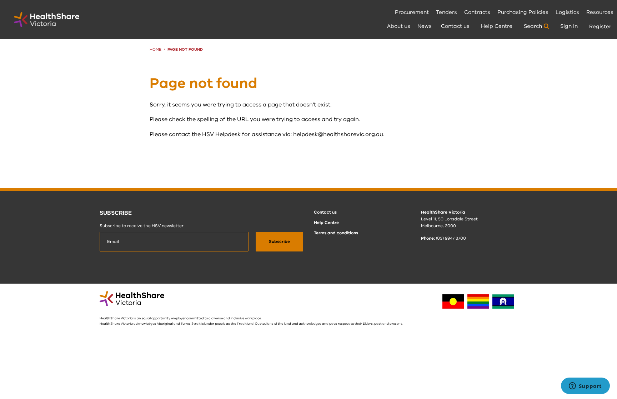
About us (398, 26)
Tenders (446, 12)
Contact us (455, 26)
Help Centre (496, 26)
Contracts (477, 12)
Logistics (567, 12)
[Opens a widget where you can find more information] (585, 386)
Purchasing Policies (522, 12)
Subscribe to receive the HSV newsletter (142, 226)
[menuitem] (411, 13)
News (424, 26)
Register (600, 26)
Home (155, 49)
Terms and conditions (336, 233)
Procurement (412, 12)
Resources (599, 12)
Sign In (569, 26)
